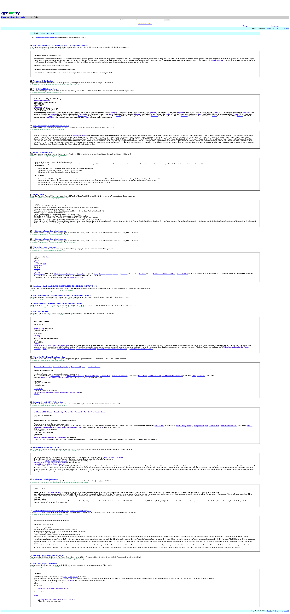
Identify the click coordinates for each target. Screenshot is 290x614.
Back (268, 28)
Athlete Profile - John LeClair (43, 152)
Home (3, 17)
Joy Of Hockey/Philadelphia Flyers (45, 89)
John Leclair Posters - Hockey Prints (45, 563)
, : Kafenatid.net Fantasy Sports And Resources (49, 231)
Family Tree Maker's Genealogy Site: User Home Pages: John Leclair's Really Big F (62, 511)
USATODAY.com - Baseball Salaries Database (48, 555)
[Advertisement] (145, 6)
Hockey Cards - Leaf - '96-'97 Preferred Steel (48, 402)
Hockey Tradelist (38, 194)
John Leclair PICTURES (41, 311)
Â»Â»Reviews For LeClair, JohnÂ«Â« (45, 479)
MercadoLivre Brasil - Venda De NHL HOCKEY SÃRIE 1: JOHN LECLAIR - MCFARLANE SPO (65, 286)
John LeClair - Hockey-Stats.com (44, 247)
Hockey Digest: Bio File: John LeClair (46, 447)
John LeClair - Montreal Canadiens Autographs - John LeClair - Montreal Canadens (62, 295)
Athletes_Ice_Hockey (17, 17)
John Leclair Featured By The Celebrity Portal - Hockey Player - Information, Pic (61, 45)
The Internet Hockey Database (43, 81)
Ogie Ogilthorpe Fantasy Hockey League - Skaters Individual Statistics (57, 303)
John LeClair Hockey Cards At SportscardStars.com (51, 126)
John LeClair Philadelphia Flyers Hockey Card (49, 357)
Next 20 (286, 28)
